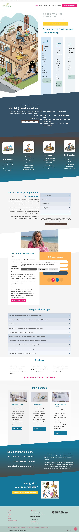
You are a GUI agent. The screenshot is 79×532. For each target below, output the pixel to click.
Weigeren (53, 269)
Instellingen (42, 269)
